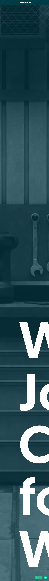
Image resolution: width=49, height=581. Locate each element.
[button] (38, 577)
